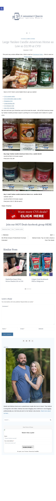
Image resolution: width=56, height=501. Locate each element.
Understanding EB (9, 103)
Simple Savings (31, 38)
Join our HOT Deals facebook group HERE (29, 224)
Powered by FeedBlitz (34, 451)
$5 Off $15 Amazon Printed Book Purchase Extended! (14, 237)
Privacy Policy (28, 56)
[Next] (50, 270)
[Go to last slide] (6, 270)
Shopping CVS (8, 101)
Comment (5, 306)
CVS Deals (23, 38)
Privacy (31, 427)
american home (6, 229)
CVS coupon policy (9, 96)
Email (22, 329)
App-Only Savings (9, 108)
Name (4, 329)
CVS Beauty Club (9, 106)
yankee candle (19, 229)
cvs (13, 229)
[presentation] (15, 264)
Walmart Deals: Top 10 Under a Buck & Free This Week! (43, 237)
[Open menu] (27, 33)
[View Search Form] (29, 33)
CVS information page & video (12, 98)
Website (41, 329)
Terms (27, 427)
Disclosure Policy (38, 54)
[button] (2, 8)
